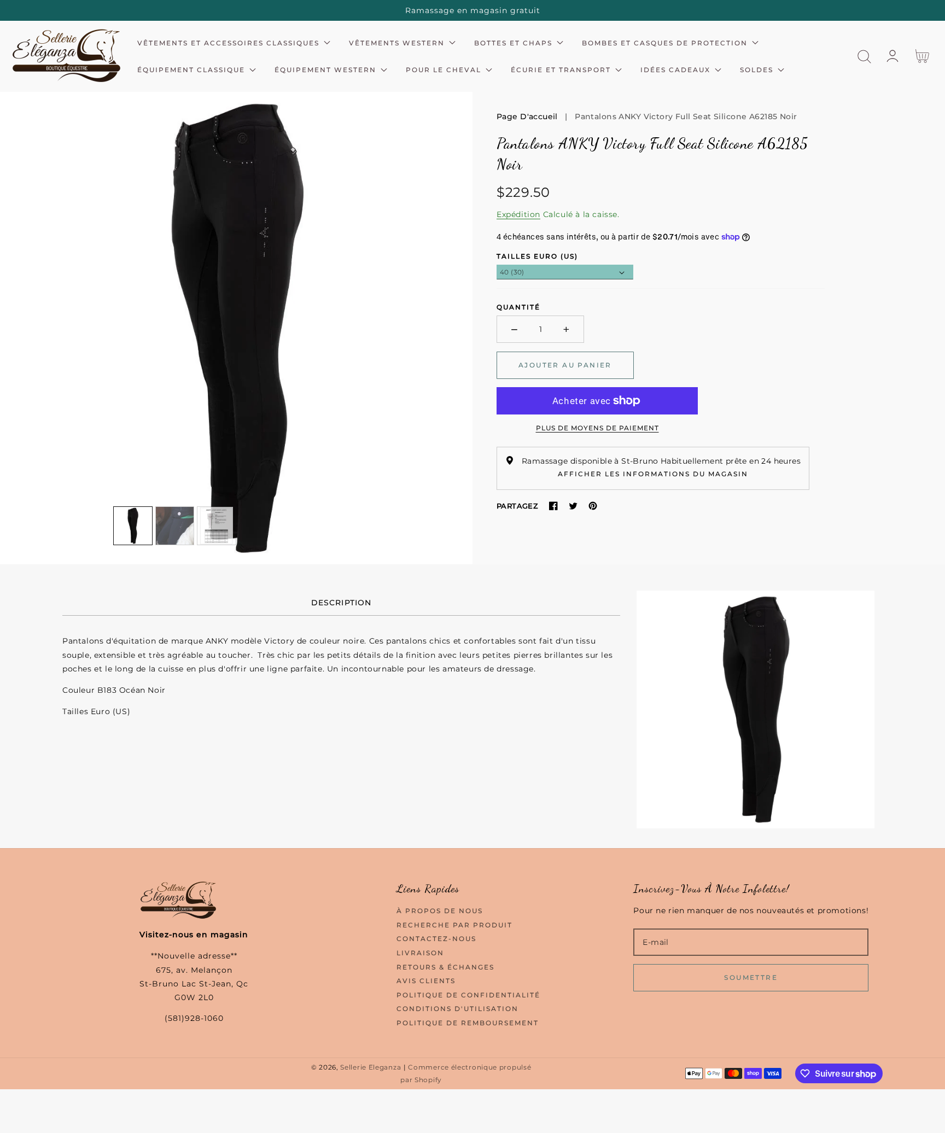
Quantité (518, 307)
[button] (864, 56)
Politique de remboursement (467, 1023)
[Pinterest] (592, 505)
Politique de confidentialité (468, 995)
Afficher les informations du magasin (653, 474)
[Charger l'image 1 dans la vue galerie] (133, 526)
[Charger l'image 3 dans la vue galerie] (216, 526)
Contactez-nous (436, 939)
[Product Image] (236, 328)
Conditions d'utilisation (457, 1008)
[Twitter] (573, 505)
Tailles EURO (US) (537, 256)
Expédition (518, 214)
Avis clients (426, 981)
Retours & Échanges (445, 967)
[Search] (864, 56)
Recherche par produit (454, 925)
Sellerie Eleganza (370, 1067)
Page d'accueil (527, 116)
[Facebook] (553, 505)
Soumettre (751, 977)
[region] (472, 10)
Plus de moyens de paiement (597, 428)
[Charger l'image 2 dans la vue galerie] (175, 526)
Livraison (420, 953)
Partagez (517, 505)
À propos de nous (439, 911)
